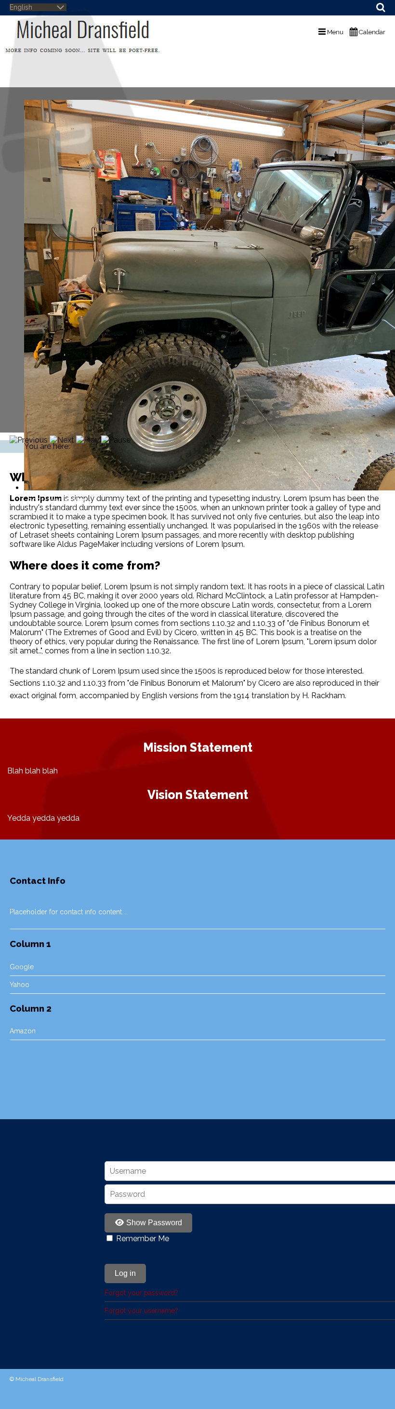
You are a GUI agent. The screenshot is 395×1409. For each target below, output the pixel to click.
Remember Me (142, 1238)
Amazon (23, 1031)
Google (22, 967)
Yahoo (19, 985)
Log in (125, 1273)
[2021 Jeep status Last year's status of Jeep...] (197, 264)
